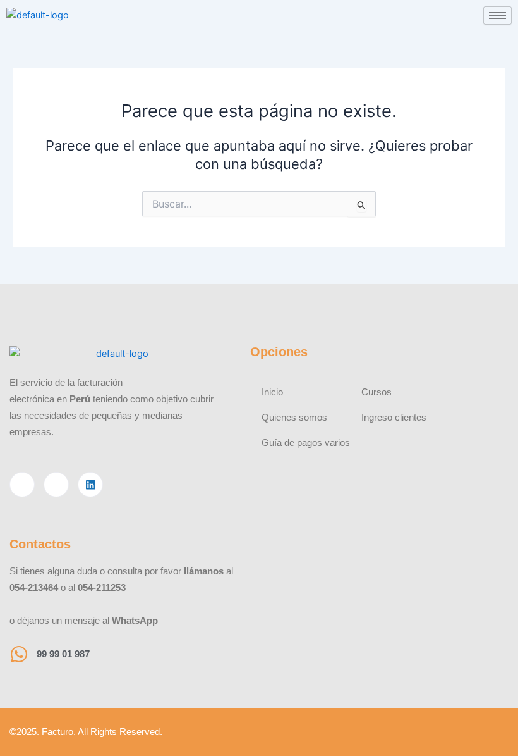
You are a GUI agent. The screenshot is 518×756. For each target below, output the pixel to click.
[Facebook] (22, 484)
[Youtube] (56, 484)
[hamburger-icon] (497, 15)
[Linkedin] (90, 484)
